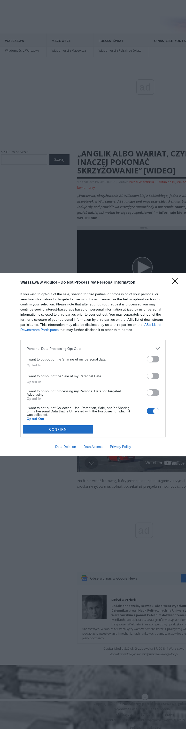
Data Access (93, 447)
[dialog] (93, 364)
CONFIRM (58, 429)
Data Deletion (65, 447)
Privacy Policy (120, 447)
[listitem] (93, 348)
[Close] (176, 282)
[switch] (153, 359)
